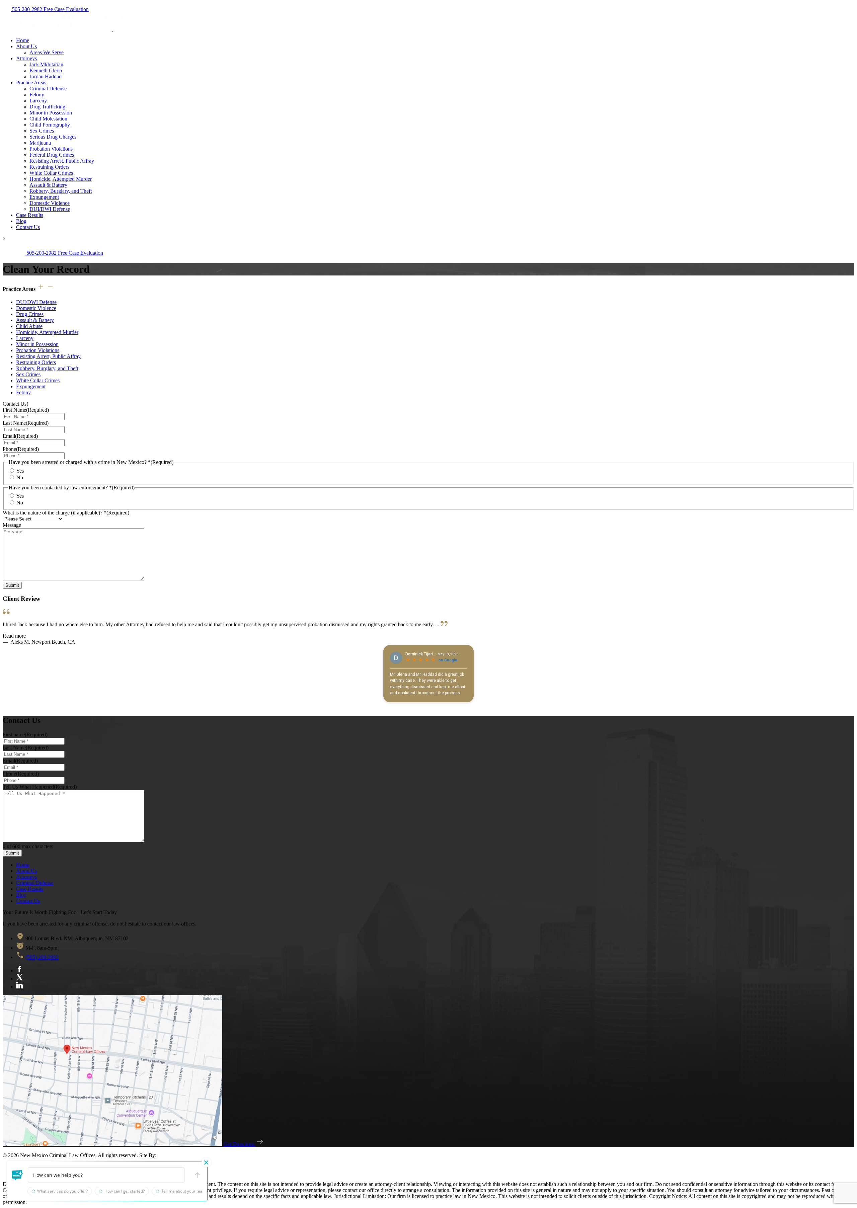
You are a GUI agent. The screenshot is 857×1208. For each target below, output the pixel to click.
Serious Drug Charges (52, 137)
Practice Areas (31, 82)
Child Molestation (48, 119)
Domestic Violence (49, 203)
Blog (21, 221)
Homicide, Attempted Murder (60, 179)
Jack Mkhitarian (46, 64)
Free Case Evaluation (66, 9)
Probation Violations (51, 149)
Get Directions (240, 1144)
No (19, 477)
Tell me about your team (183, 1191)
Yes (20, 471)
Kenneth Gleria (45, 70)
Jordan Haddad (45, 76)
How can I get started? (124, 1191)
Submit (12, 585)
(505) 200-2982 (42, 957)
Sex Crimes (41, 131)
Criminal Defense (48, 88)
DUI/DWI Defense (49, 209)
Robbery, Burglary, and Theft (60, 191)
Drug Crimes (30, 314)
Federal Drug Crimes (51, 155)
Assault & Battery (48, 185)
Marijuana (40, 143)
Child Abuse (29, 326)
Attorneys (26, 58)
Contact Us (28, 227)
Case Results (29, 215)
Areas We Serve (46, 52)
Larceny (38, 100)
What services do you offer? (62, 1191)
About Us (26, 46)
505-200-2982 (27, 9)
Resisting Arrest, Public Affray (61, 161)
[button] (17, 1175)
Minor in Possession (50, 112)
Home (22, 40)
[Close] (206, 1162)
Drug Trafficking (47, 106)
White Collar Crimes (51, 173)
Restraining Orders (49, 167)
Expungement (44, 197)
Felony (36, 94)
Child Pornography (49, 125)
